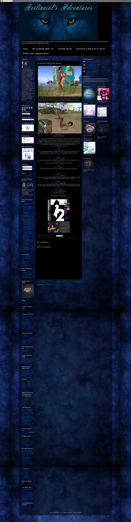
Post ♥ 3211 (24, 399)
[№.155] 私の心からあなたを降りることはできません (27, 494)
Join (23, 507)
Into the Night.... (25, 472)
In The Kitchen (25, 438)
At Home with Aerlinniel (90, 71)
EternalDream (54, 191)
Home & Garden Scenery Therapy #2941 (28, 237)
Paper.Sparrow (64, 237)
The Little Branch (27, 239)
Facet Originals (57, 237)
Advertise (24, 385)
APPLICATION (25, 432)
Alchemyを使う (25, 403)
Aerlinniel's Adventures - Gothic (92, 64)
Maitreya (52, 145)
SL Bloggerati (25, 272)
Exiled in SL (26, 247)
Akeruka (39, 138)
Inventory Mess (26, 212)
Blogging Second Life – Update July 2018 (27, 322)
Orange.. (25, 245)
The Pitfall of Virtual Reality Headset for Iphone (27, 414)
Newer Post (40, 281)
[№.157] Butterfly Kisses (27, 492)
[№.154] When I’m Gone (27, 496)
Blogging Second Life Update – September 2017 (27, 325)
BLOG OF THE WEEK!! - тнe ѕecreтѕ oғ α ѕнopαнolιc (28, 360)
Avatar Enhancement (26, 277)
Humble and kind (25, 444)
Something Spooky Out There (91, 72)
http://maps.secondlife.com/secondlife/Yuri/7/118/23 (58, 197)
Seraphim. (25, 215)
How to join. (24, 310)
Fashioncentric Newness (26, 227)
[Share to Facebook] (60, 236)
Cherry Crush (25, 335)
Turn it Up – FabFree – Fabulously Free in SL (28, 207)
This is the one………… (27, 336)
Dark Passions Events (26, 256)
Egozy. (55, 150)
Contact (23, 387)
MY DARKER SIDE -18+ (43, 48)
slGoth (23, 259)
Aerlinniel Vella (26, 67)
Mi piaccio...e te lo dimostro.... (26, 371)
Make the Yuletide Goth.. (90, 65)
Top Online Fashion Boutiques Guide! (26, 460)
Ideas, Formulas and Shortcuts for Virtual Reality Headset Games (28, 417)
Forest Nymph (25, 470)
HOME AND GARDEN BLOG (36, 53)
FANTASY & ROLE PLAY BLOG (90, 48)
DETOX (23, 338)
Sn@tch (70, 237)
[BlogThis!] (58, 236)
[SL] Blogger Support (28, 219)
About (23, 388)
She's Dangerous (25, 474)
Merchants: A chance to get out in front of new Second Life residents (28, 328)
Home (25, 48)
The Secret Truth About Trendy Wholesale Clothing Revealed (27, 463)
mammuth (70, 512)
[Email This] (56, 236)
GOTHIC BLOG (65, 48)
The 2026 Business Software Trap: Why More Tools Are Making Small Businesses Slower (28, 222)
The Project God (25, 261)
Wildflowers (24, 443)
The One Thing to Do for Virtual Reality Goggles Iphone (27, 410)
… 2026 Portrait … (27, 204)
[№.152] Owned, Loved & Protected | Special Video (27, 499)
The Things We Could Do (90, 69)
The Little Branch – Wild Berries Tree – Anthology (28, 241)
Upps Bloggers (25, 263)
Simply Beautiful (25, 477)
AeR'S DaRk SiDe (89, 68)
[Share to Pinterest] (62, 236)
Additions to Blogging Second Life (26, 317)
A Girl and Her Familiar (89, 62)
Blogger (79, 512)
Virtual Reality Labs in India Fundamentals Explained (28, 424)
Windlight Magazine (26, 264)
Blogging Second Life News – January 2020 (28, 319)
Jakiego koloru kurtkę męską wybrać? (27, 249)
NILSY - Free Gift (25, 398)
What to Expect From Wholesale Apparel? (26, 458)
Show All (32, 251)
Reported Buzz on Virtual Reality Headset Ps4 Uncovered (27, 421)
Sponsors (24, 384)
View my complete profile (27, 101)
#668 (23, 401)
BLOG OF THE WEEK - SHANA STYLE (27, 362)
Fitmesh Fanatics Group (27, 274)
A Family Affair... (25, 475)
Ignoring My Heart (26, 340)
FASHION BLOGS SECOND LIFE (26, 351)
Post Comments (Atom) (48, 284)
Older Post (77, 281)
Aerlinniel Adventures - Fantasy (92, 61)
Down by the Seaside (27, 210)
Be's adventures (27, 244)
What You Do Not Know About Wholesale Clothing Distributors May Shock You (28, 451)
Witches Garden (25, 439)
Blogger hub (24, 275)
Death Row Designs (26, 258)
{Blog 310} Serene (26, 441)
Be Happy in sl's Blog (28, 203)
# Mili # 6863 (25, 213)
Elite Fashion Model (26, 302)
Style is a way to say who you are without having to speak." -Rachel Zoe (28, 233)
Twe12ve (74, 237)
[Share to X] (59, 236)
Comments (25, 169)
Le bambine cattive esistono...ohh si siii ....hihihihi (26, 374)
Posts (24, 166)
